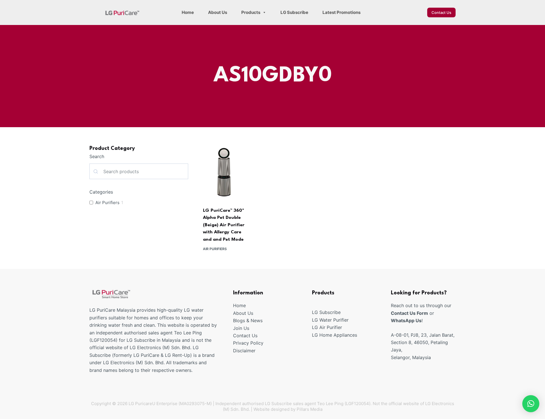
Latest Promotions (341, 12)
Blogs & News (248, 320)
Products (250, 12)
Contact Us (441, 12)
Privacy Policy (248, 343)
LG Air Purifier (327, 327)
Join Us (241, 328)
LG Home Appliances (334, 335)
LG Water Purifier (330, 320)
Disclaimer (244, 350)
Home (188, 12)
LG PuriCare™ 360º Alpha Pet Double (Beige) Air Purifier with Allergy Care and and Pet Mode (223, 225)
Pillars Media (309, 409)
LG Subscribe (294, 12)
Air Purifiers (215, 249)
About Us (217, 12)
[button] (530, 403)
